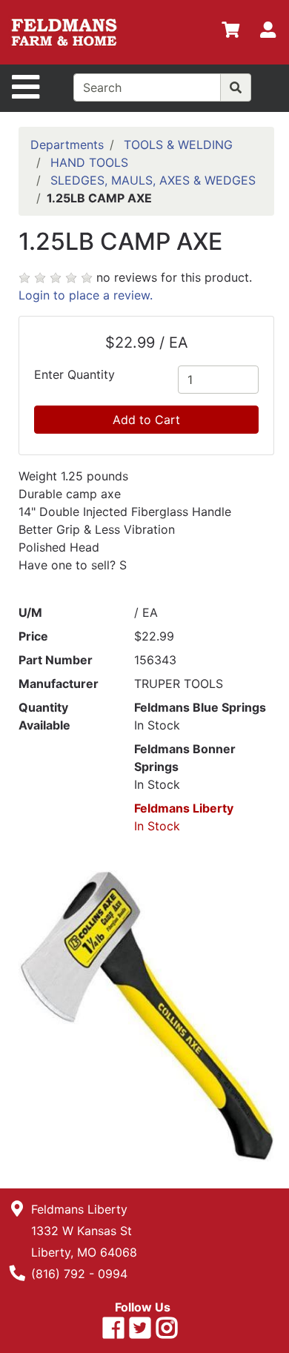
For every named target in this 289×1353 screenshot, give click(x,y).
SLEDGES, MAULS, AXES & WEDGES (153, 180)
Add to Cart (146, 419)
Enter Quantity (74, 374)
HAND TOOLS (89, 162)
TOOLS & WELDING (178, 144)
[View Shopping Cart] (230, 32)
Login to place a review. (86, 295)
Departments (67, 144)
